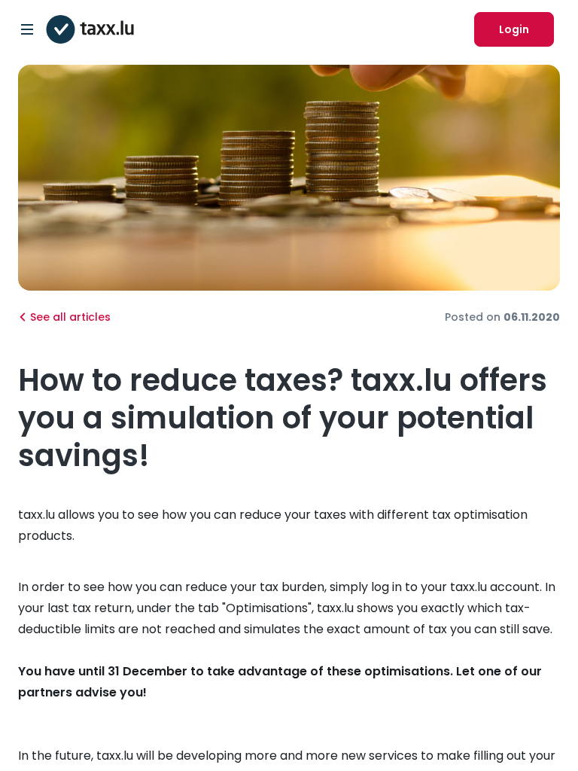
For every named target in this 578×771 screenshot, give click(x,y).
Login (514, 29)
